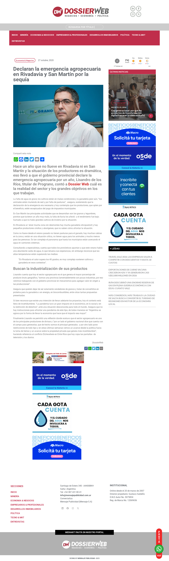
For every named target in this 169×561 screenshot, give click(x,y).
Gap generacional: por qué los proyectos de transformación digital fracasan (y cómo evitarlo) (128, 113)
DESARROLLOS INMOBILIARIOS (104, 35)
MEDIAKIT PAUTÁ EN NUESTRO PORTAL (84, 532)
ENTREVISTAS (18, 41)
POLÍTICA (124, 35)
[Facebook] (67, 508)
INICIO (15, 35)
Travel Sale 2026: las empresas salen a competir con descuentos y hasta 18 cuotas (130, 260)
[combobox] (84, 27)
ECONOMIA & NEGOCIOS (42, 35)
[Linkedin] (62, 508)
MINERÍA (24, 35)
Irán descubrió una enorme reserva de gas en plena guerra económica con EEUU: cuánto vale (131, 285)
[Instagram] (73, 508)
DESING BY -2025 (85, 558)
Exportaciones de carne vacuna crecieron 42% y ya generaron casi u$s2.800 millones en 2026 (129, 272)
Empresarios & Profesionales (71, 35)
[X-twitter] (78, 508)
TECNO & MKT (138, 35)
